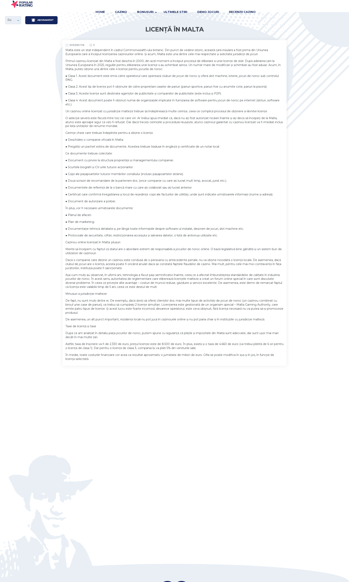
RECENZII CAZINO (242, 12)
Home (100, 12)
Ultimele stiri (175, 12)
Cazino (121, 12)
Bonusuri (145, 12)
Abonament (45, 20)
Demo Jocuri (208, 12)
